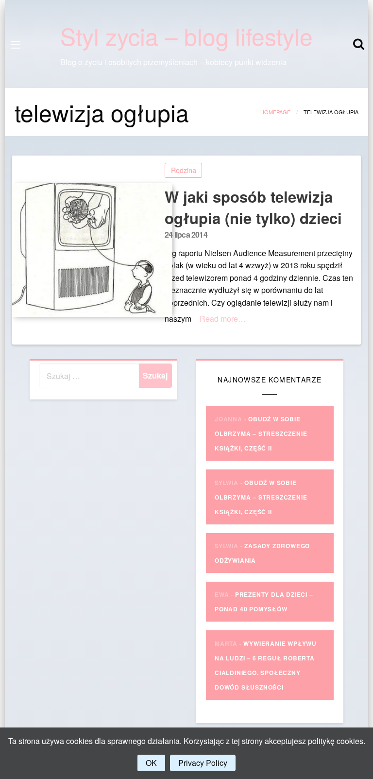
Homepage (275, 112)
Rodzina (183, 170)
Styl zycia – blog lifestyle (186, 35)
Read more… (223, 318)
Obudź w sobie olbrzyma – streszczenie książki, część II (261, 433)
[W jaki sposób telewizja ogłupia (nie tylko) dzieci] (84, 250)
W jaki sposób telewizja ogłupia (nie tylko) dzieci (253, 207)
